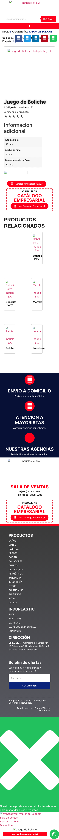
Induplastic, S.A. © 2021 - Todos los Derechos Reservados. (27, 701)
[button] (29, 26)
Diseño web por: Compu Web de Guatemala (33, 709)
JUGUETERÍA (19, 31)
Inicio (6, 31)
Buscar (48, 18)
